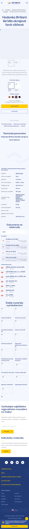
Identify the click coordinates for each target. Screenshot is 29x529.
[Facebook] (6, 462)
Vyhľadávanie (1, 3)
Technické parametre (6, 124)
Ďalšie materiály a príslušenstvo (11, 126)
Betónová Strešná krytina (19, 10)
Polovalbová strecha (19, 196)
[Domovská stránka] (2, 10)
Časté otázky (4, 504)
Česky (15, 510)
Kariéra (3, 501)
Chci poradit (14, 111)
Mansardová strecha (19, 199)
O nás (2, 493)
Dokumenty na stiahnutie (20, 124)
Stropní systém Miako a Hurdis (11, 477)
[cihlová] (9, 97)
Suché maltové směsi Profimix (11, 484)
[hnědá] (12, 97)
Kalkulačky (14, 526)
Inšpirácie (3, 499)
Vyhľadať (6, 431)
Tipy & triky (17, 499)
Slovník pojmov (18, 501)
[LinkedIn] (22, 462)
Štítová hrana (19, 173)
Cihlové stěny (5, 480)
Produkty (7, 10)
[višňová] (16, 97)
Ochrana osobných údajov (14, 518)
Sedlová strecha (20, 194)
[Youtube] (17, 462)
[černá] (19, 97)
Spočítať (6, 451)
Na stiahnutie (18, 496)
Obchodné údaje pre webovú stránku (14, 516)
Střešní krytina (6, 469)
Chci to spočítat (14, 106)
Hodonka (5, 11)
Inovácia (17, 493)
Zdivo (3, 473)
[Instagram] (11, 462)
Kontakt (23, 126)
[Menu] (26, 2)
